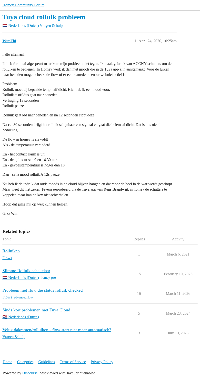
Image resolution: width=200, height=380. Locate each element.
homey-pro (48, 277)
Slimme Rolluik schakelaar (26, 270)
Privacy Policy (102, 362)
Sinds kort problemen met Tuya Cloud (36, 310)
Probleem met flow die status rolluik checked (42, 290)
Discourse (30, 373)
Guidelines (46, 362)
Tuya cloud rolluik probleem (43, 17)
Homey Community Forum (23, 5)
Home (7, 362)
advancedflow (23, 297)
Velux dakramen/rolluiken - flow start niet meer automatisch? (56, 329)
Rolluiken (11, 250)
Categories (25, 362)
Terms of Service (73, 362)
